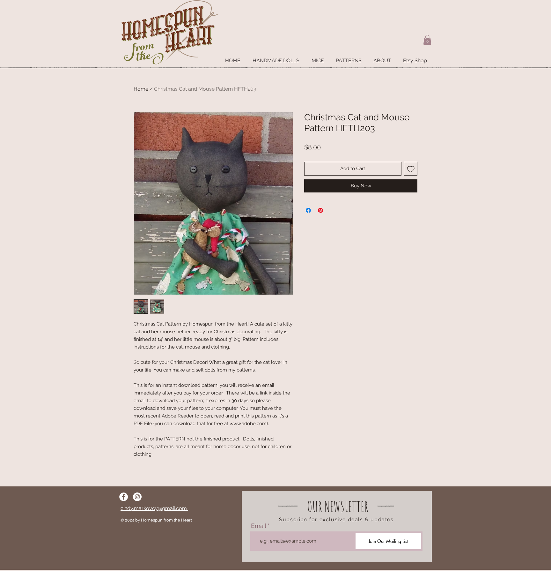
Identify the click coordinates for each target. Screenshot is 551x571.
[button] (427, 40)
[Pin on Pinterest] (320, 210)
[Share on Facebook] (308, 210)
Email (258, 526)
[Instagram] (137, 496)
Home (141, 89)
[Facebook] (123, 496)
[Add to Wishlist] (411, 169)
